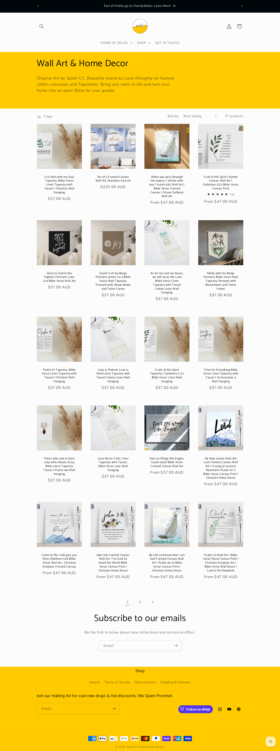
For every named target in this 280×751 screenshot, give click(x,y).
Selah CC (132, 747)
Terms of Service (117, 682)
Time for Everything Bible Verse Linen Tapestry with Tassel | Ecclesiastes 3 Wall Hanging (220, 375)
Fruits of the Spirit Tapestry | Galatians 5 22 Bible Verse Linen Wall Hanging (167, 375)
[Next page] (152, 602)
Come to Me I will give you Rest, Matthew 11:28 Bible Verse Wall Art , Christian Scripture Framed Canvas (59, 561)
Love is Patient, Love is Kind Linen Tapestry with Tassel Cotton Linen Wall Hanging (113, 375)
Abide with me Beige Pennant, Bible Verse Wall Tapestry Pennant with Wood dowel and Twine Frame (220, 281)
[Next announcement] (242, 6)
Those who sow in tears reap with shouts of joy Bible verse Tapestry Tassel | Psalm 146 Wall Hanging (59, 466)
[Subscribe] (176, 645)
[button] (42, 26)
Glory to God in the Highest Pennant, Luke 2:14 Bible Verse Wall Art (59, 277)
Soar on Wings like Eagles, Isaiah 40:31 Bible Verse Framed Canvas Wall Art (166, 462)
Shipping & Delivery (175, 682)
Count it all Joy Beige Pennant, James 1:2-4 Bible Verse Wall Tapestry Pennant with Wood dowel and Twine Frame (113, 281)
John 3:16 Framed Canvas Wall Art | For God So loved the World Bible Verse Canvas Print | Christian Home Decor (113, 563)
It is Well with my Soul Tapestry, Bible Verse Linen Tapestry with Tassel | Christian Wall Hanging (59, 184)
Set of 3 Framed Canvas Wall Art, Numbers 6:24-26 (113, 179)
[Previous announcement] (38, 6)
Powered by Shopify (152, 747)
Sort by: (173, 116)
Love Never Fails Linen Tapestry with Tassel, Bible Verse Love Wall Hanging (113, 464)
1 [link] (127, 602)
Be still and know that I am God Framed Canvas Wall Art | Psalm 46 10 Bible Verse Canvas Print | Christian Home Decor (167, 563)
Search (94, 682)
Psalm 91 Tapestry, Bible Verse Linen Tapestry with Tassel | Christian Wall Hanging (59, 375)
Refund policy (145, 682)
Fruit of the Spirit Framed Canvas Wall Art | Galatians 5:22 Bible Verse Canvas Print (220, 182)
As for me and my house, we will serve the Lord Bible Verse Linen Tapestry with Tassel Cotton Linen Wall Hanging (167, 283)
